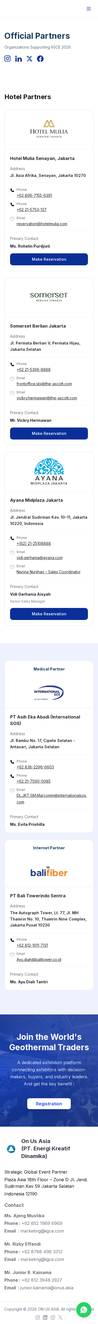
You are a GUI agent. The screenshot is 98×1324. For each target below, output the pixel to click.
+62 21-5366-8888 (34, 369)
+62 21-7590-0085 (34, 781)
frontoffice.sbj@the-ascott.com (44, 383)
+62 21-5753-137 (32, 209)
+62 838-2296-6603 (35, 767)
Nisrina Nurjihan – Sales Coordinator (49, 571)
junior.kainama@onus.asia (47, 1287)
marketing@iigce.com (42, 1231)
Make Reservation (49, 259)
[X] (60, 1317)
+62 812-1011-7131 (32, 945)
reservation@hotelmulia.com (42, 223)
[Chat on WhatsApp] (83, 1309)
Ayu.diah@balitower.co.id (39, 959)
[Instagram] (37, 1317)
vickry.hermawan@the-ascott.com (47, 398)
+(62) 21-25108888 (34, 543)
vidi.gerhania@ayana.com (40, 557)
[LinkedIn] (45, 1317)
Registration (49, 1103)
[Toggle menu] (89, 9)
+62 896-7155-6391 (34, 195)
